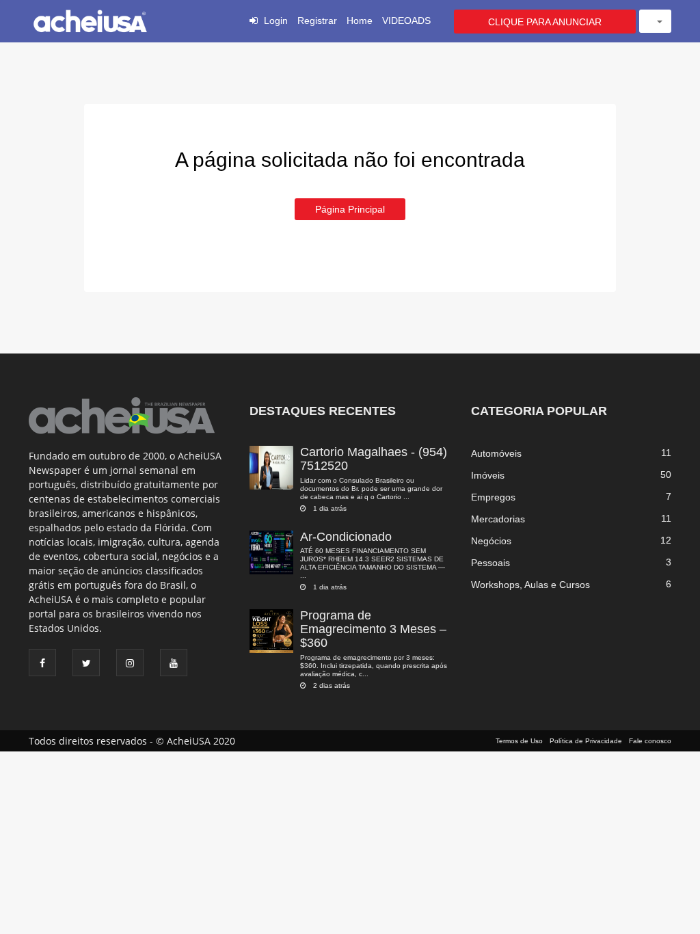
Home (360, 20)
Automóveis (496, 453)
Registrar (317, 20)
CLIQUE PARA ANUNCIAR (545, 21)
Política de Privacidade (586, 741)
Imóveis (487, 475)
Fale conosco (650, 741)
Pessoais (490, 562)
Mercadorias (498, 518)
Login (276, 20)
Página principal (350, 209)
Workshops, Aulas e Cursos (530, 584)
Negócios (491, 540)
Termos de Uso (519, 741)
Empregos (493, 497)
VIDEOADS (406, 20)
